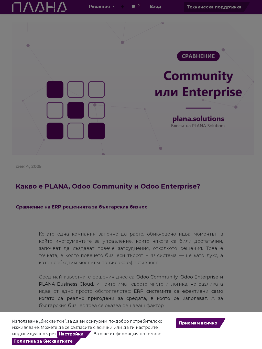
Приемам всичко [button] (198, 323)
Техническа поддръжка (214, 7)
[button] (122, 7)
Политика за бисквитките (43, 341)
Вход (155, 6)
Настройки (71, 334)
